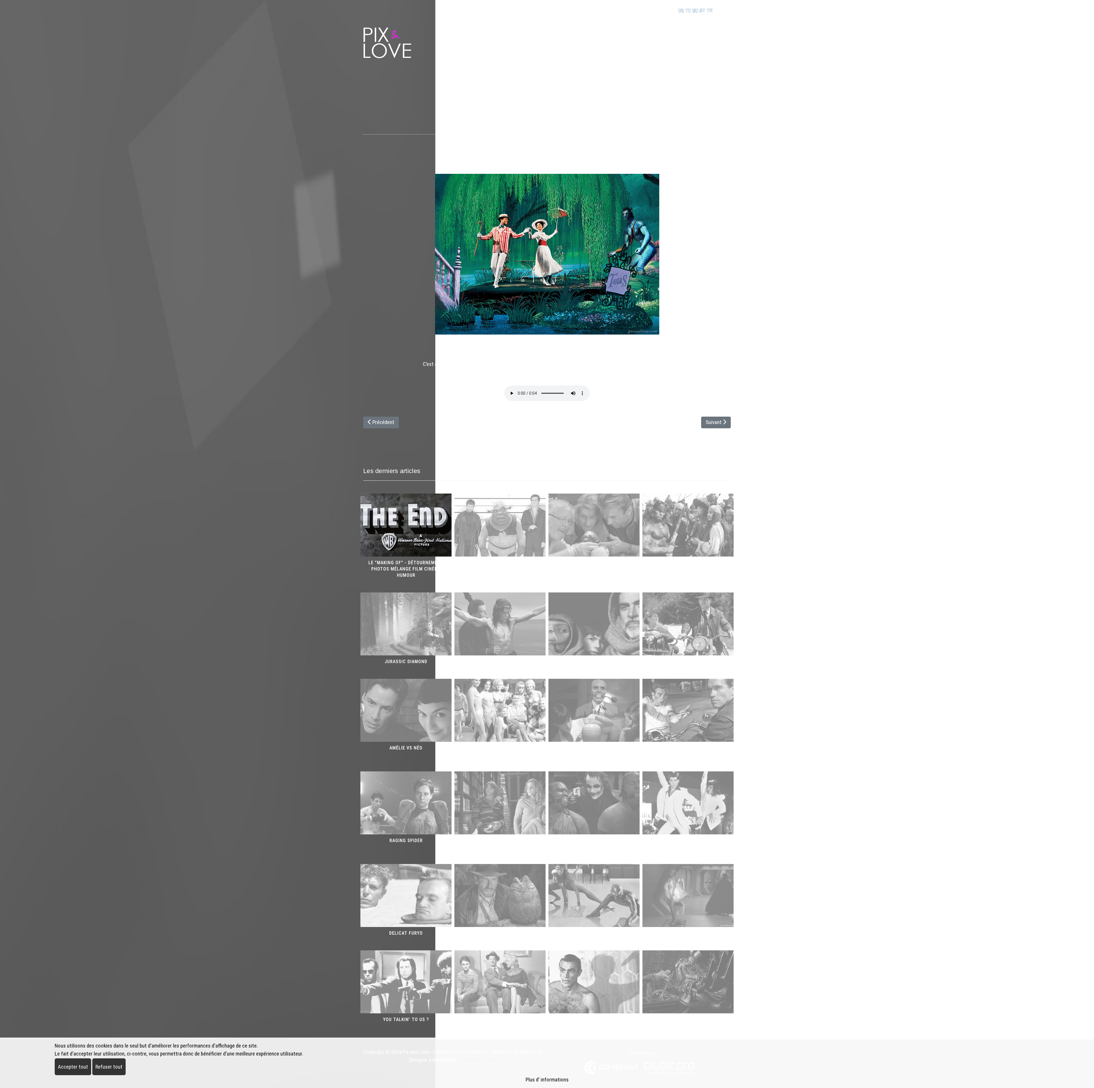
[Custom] (659, 9)
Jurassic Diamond (406, 661)
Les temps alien (688, 1019)
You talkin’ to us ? (406, 1019)
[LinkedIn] (724, 141)
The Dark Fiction (594, 840)
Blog (660, 36)
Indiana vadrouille (688, 661)
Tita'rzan (500, 661)
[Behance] (646, 9)
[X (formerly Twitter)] (707, 141)
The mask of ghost (594, 748)
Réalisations (614, 36)
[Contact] (724, 10)
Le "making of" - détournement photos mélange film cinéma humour (406, 569)
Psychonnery (594, 1019)
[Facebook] (691, 141)
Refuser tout (109, 1066)
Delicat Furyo (406, 933)
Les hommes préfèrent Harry (500, 1019)
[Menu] (727, 36)
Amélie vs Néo (406, 748)
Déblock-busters (547, 129)
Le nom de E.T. (594, 661)
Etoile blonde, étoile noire (688, 933)
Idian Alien (500, 933)
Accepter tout (73, 1066)
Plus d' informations (547, 1079)
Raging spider (406, 840)
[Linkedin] (634, 9)
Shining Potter (500, 840)
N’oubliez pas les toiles (594, 933)
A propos (696, 36)
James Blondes (500, 748)
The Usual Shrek (500, 562)
